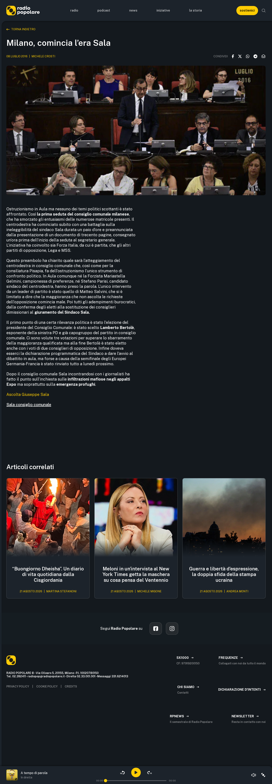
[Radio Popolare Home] (23, 10)
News (133, 10)
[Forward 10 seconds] (149, 772)
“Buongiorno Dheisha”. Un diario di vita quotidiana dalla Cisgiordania (48, 574)
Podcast (103, 10)
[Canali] (263, 775)
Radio (74, 10)
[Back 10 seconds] (122, 772)
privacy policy (17, 686)
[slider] (105, 780)
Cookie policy (47, 686)
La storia (195, 10)
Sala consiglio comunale (28, 404)
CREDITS (71, 686)
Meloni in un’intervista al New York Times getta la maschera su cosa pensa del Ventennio (136, 574)
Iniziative (163, 10)
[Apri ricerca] (264, 11)
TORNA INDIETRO (23, 29)
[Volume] (253, 775)
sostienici (247, 10)
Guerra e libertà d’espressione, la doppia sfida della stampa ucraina (224, 574)
